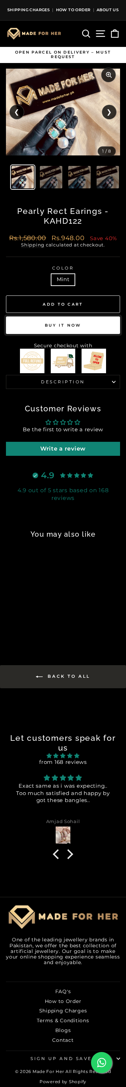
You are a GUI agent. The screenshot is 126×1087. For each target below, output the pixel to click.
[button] (57, 854)
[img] (63, 756)
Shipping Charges (28, 9)
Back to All (68, 676)
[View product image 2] (51, 177)
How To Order (73, 9)
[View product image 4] (107, 177)
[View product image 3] (79, 177)
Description (63, 381)
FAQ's (63, 991)
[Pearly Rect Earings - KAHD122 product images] (63, 111)
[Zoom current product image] (108, 75)
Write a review (63, 448)
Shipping (32, 245)
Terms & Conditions (63, 1020)
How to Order (63, 1001)
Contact (63, 1040)
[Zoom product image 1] (63, 112)
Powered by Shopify (63, 1081)
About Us (108, 9)
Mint (63, 279)
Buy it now (63, 325)
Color (63, 268)
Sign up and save (61, 1058)
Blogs (63, 1030)
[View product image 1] (22, 177)
